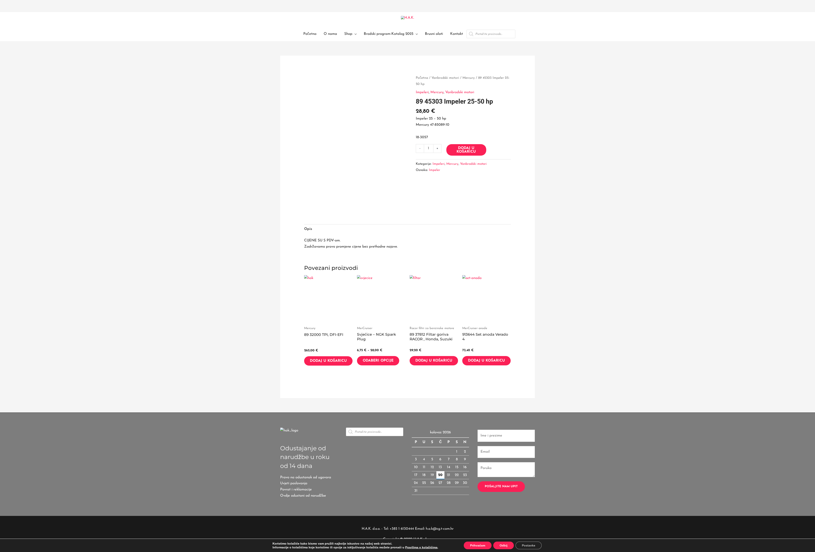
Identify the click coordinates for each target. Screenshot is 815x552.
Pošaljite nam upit (501, 486)
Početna (309, 34)
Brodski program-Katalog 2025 (388, 34)
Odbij (503, 545)
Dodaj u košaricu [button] (328, 361)
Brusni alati (434, 34)
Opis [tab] (308, 229)
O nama (330, 34)
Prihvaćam (477, 545)
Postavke (528, 545)
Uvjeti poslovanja (293, 483)
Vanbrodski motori (445, 78)
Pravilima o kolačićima (421, 547)
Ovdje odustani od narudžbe (303, 495)
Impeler (434, 170)
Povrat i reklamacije (296, 489)
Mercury (468, 78)
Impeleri (422, 92)
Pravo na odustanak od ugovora (305, 477)
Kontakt (456, 34)
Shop (348, 34)
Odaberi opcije (378, 360)
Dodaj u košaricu (466, 149)
